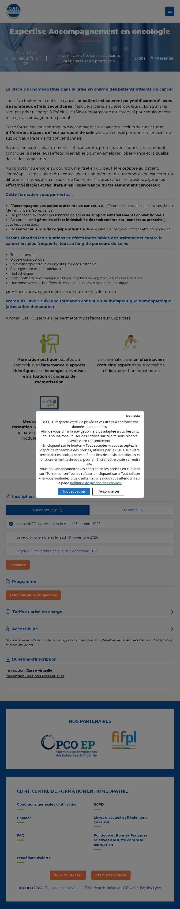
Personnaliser (108, 491)
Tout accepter (74, 491)
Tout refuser (134, 415)
